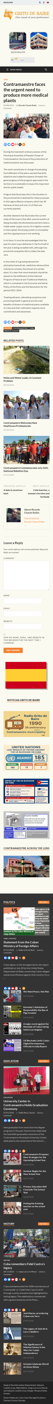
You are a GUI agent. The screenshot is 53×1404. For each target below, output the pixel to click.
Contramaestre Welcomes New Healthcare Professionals (20, 424)
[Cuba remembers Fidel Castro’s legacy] (26, 1230)
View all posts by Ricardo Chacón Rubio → (34, 521)
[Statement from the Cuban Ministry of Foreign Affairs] (26, 909)
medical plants (11, 331)
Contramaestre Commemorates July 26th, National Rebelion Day (26, 469)
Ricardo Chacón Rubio (28, 105)
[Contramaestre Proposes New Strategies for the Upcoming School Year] (12, 1154)
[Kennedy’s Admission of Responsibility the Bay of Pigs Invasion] (12, 1007)
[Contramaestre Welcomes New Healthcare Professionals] (26, 405)
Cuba (6, 80)
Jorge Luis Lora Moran (28, 1272)
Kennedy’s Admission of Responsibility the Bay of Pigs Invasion (35, 1010)
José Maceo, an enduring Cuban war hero (35, 1314)
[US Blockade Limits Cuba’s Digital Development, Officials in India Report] (12, 1040)
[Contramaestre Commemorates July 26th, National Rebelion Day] (26, 450)
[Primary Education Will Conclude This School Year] (12, 1186)
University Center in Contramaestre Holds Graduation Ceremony (26, 1104)
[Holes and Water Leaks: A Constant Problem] (26, 360)
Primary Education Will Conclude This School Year (34, 1189)
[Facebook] (5, 144)
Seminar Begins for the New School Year (34, 1172)
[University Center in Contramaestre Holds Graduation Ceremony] (26, 1068)
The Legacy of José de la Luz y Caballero (35, 1330)
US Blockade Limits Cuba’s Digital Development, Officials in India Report (36, 1043)
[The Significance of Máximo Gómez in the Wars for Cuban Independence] (12, 1344)
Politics (12, 939)
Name (7, 595)
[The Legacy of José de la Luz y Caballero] (12, 1329)
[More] (23, 144)
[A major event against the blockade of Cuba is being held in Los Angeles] (12, 1024)
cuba (31, 328)
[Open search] (46, 69)
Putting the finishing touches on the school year (34, 1206)
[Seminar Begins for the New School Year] (12, 1171)
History (7, 1260)
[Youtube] (47, 2)
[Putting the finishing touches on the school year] (12, 1203)
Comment (10, 558)
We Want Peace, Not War (36, 991)
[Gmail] (16, 144)
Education (8, 1097)
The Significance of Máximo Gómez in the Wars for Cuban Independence (34, 1348)
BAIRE (36, 700)
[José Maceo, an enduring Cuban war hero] (12, 1313)
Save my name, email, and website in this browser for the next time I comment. (24, 640)
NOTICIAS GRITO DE (19, 700)
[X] (20, 144)
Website (8, 621)
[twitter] (40, 2)
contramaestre (20, 328)
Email (7, 608)
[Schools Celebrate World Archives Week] (12, 1364)
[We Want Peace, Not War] (12, 991)
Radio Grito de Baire (27, 950)
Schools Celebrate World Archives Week (36, 1365)
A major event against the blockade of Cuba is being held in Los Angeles (36, 1027)
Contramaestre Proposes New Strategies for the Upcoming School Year (36, 1157)
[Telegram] (9, 144)
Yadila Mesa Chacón (27, 1113)
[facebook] (44, 2)
